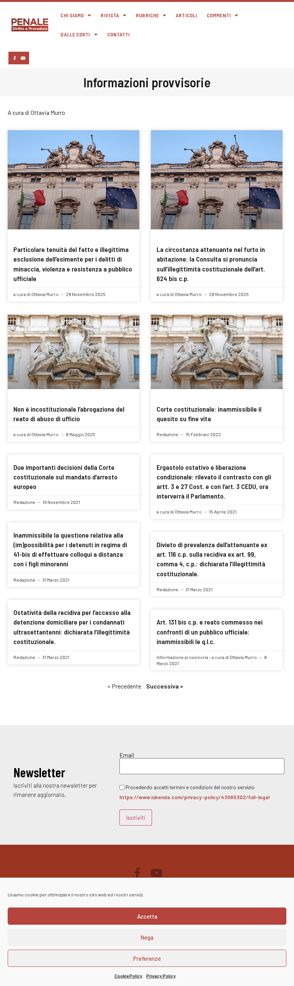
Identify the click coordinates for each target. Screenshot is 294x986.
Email (126, 755)
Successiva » (164, 686)
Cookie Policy (128, 975)
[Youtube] (22, 58)
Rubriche (147, 15)
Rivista (110, 15)
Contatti (118, 34)
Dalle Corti (75, 34)
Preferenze (147, 958)
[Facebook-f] (14, 58)
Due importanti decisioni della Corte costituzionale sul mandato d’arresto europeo (65, 477)
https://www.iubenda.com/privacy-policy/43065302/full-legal (194, 797)
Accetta (147, 916)
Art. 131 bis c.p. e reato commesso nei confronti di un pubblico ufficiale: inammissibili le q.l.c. (210, 631)
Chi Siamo (72, 15)
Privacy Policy (161, 975)
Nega (147, 937)
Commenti (219, 15)
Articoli (186, 15)
